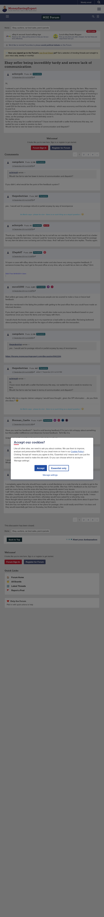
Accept (41, 468)
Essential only (58, 468)
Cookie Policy (77, 451)
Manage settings (50, 474)
